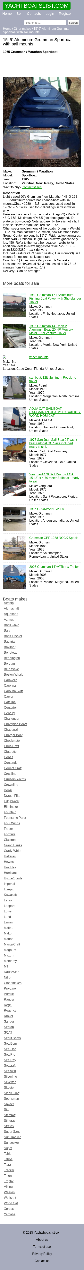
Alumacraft (11, 608)
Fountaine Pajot (15, 817)
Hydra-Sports (13, 878)
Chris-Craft (11, 746)
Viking (8, 1186)
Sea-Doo (10, 1049)
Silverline (10, 1076)
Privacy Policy (42, 1253)
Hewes (9, 861)
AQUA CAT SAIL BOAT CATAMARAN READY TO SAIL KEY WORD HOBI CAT (55, 412)
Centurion (11, 707)
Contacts (34, 14)
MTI (6, 966)
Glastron (10, 839)
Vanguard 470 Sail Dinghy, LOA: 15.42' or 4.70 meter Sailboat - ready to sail (54, 478)
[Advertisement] (42, 65)
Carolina (10, 685)
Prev (8, 122)
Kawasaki (11, 894)
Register (65, 14)
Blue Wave (11, 669)
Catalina (10, 702)
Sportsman (11, 1098)
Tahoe (8, 1159)
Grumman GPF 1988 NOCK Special (54, 538)
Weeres (9, 1192)
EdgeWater (11, 801)
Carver (8, 696)
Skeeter (9, 1087)
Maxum (9, 955)
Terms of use (42, 1246)
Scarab (9, 1027)
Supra (8, 1148)
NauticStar (11, 972)
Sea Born (10, 1043)
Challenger (11, 718)
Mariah (8, 939)
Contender (11, 762)
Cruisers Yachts (15, 779)
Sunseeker (11, 1142)
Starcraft (9, 1115)
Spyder (9, 1104)
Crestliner (10, 773)
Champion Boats (15, 724)
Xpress (9, 1208)
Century (9, 713)
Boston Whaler (14, 674)
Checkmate (12, 740)
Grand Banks (13, 845)
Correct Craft (12, 768)
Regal (8, 1005)
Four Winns (12, 823)
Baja (7, 630)
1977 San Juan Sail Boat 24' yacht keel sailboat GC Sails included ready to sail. (53, 443)
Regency (10, 1010)
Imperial (9, 883)
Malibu (8, 928)
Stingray (9, 1120)
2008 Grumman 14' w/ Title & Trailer (54, 566)
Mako (8, 933)
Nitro (7, 977)
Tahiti (7, 1153)
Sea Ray (10, 1060)
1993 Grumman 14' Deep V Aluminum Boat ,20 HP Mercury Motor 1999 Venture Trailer (51, 329)
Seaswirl (10, 1071)
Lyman (8, 922)
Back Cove (11, 625)
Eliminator (11, 806)
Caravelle (10, 680)
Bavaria (9, 641)
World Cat (11, 1203)
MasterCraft (12, 944)
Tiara (7, 1164)
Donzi (8, 790)
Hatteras (10, 856)
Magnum (10, 950)
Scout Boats (12, 1038)
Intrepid (9, 889)
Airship (9, 603)
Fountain (10, 812)
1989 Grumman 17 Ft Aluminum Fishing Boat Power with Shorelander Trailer (55, 298)
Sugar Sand (12, 1131)
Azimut (8, 619)
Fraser (8, 828)
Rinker (8, 1016)
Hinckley (10, 867)
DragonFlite (12, 795)
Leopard (9, 906)
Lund (7, 917)
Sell (19, 14)
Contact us (42, 1261)
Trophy (8, 1181)
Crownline (11, 784)
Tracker (9, 1170)
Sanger (9, 1021)
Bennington (12, 658)
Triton (8, 1175)
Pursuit (9, 994)
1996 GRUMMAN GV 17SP (48, 509)
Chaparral (11, 729)
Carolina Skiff (13, 691)
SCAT (8, 1032)
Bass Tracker (13, 636)
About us (42, 1239)
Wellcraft (10, 1197)
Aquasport (11, 614)
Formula (9, 834)
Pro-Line (10, 988)
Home (7, 14)
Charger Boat (13, 735)
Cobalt (8, 757)
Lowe (8, 911)
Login (50, 14)
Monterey (10, 961)
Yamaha (9, 1214)
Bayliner (9, 647)
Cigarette (10, 751)
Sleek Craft (11, 1093)
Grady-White (12, 850)
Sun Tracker (12, 1137)
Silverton (10, 1082)
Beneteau (10, 652)
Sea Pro (9, 1054)
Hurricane (11, 872)
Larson (8, 900)
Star (7, 1109)
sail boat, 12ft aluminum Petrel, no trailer (52, 379)
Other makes (12, 983)
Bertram (9, 663)
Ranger (9, 999)
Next (76, 122)
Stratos (9, 1126)
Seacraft (9, 1065)
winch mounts (38, 357)
